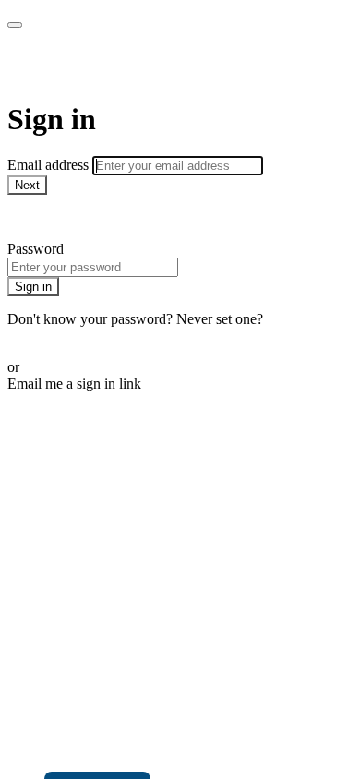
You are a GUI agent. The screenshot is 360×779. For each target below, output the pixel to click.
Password (35, 249)
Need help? (40, 217)
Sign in (33, 287)
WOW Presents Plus (135, 64)
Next (27, 185)
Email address (49, 165)
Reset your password (68, 335)
